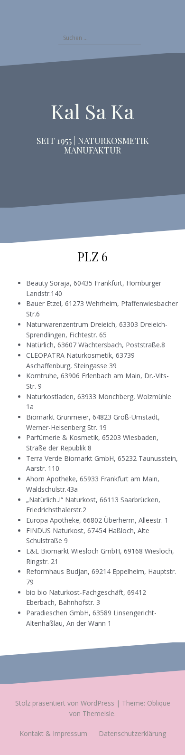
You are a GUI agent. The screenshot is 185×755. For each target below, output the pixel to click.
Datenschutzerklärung (132, 733)
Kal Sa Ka (92, 111)
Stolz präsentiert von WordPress (64, 702)
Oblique (158, 702)
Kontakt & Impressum (53, 733)
